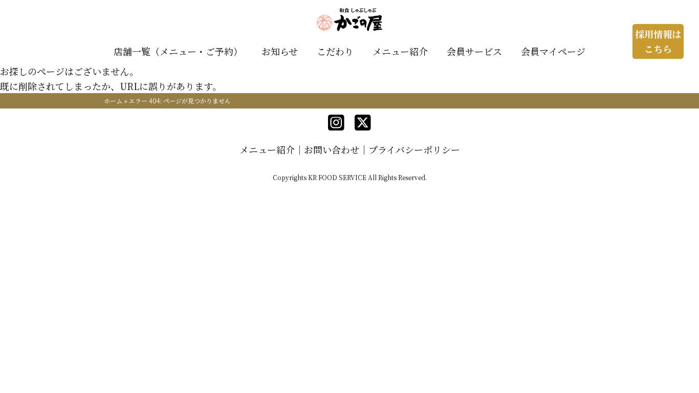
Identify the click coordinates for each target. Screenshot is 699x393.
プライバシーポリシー (414, 149)
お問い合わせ (331, 149)
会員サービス (474, 51)
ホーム (113, 100)
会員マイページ (553, 51)
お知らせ (279, 51)
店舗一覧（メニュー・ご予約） (178, 51)
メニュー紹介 (400, 51)
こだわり (335, 51)
